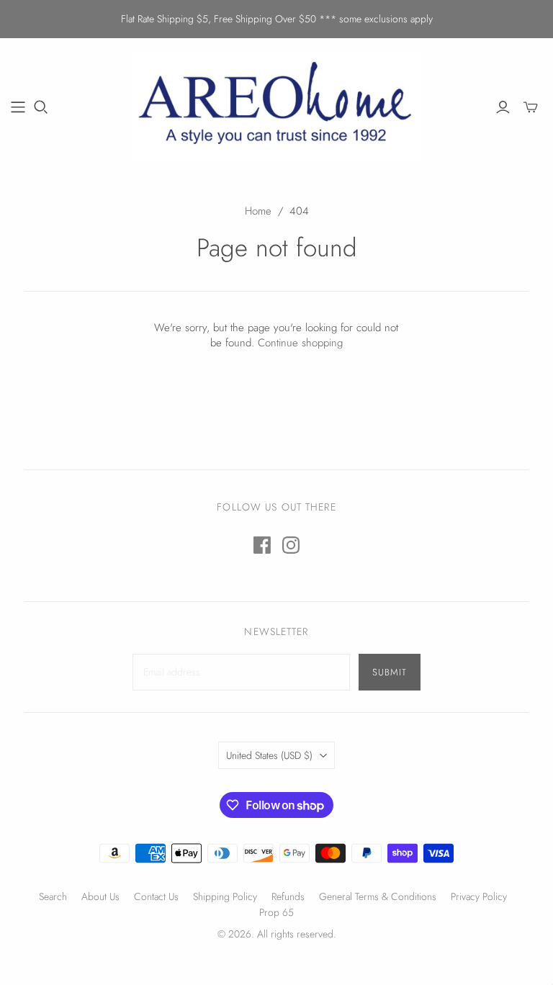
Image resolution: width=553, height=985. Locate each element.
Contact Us (156, 896)
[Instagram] (291, 545)
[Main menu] (18, 107)
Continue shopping (300, 343)
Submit (389, 672)
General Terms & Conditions (377, 896)
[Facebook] (262, 545)
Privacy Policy (479, 896)
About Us (100, 896)
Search (53, 896)
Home (258, 211)
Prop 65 (276, 912)
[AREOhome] (276, 107)
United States (269, 755)
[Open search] (41, 107)
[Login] (503, 107)
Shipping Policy (225, 896)
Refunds (288, 896)
